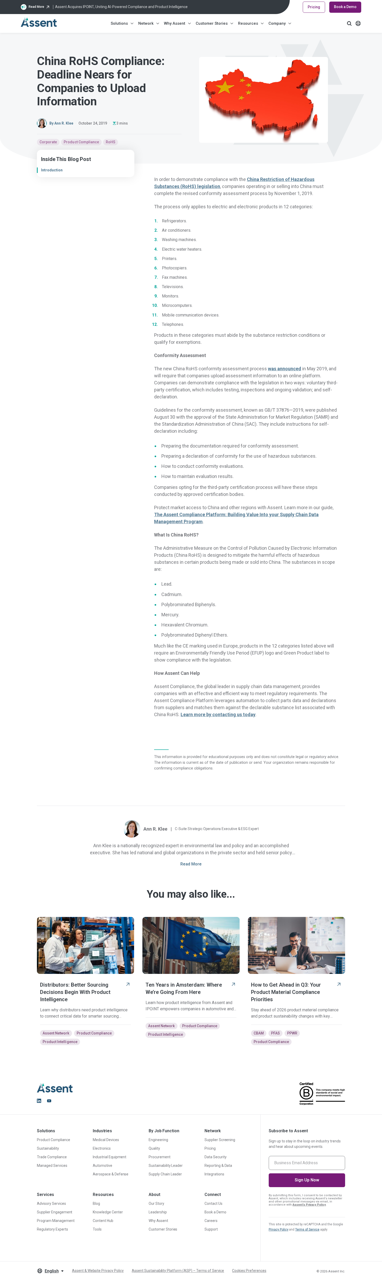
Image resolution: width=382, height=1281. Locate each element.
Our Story (156, 1203)
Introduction (52, 170)
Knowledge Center (108, 1212)
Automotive (102, 1165)
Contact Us (213, 1203)
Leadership (158, 1212)
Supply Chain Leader (165, 1174)
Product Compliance (81, 142)
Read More (191, 864)
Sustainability (48, 1148)
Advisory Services (51, 1203)
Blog (96, 1203)
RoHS (110, 142)
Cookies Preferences (249, 1271)
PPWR (292, 1033)
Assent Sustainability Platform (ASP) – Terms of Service (178, 1271)
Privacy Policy (278, 1229)
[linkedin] (39, 1101)
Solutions (119, 23)
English (52, 1271)
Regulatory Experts (52, 1229)
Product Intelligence (60, 1042)
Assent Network (56, 1033)
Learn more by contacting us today (218, 714)
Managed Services (52, 1165)
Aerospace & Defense (110, 1174)
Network (146, 23)
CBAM (259, 1033)
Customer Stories (212, 23)
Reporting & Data (218, 1165)
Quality (154, 1148)
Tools (97, 1229)
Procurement (159, 1157)
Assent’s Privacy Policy (309, 1204)
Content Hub (103, 1221)
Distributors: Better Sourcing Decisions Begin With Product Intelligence (75, 992)
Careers (211, 1221)
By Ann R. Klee (61, 123)
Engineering (158, 1140)
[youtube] (49, 1101)
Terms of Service (307, 1229)
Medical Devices (106, 1140)
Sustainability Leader (166, 1165)
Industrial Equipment (109, 1157)
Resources (248, 23)
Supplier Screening (220, 1140)
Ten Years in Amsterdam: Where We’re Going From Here (184, 988)
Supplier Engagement (54, 1212)
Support (211, 1229)
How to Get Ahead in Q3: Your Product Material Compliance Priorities (286, 992)
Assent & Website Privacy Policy (98, 1271)
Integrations (214, 1174)
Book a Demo (345, 7)
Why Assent (174, 23)
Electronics (102, 1148)
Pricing (314, 7)
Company (277, 23)
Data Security (216, 1157)
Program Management (56, 1221)
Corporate (48, 142)
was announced (284, 368)
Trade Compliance (52, 1157)
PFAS (275, 1033)
